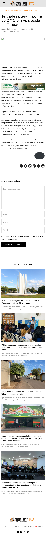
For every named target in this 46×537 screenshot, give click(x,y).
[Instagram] (24, 531)
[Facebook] (21, 166)
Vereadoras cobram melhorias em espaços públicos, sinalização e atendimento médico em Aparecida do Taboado (21, 485)
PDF (40, 156)
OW (41, 527)
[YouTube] (27, 531)
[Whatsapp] (38, 166)
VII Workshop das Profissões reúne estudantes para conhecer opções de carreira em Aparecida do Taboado (22, 347)
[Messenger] (25, 166)
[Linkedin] (34, 166)
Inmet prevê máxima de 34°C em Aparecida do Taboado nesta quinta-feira (21, 393)
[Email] (43, 166)
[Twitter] (30, 166)
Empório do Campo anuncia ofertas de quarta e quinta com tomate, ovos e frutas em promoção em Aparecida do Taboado (22, 438)
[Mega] (23, 86)
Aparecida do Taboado (11, 10)
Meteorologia (30, 10)
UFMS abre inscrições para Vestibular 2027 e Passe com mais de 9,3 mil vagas (20, 302)
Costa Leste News (11, 29)
